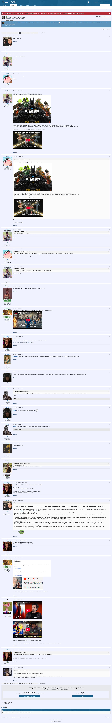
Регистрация (107, 1)
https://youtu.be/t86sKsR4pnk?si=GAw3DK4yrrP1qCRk (23, 342)
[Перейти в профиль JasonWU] (7, 41)
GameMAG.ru (5, 5)
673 (7, 32)
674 (10, 32)
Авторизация (99, 16)
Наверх (15, 41)
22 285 (7, 67)
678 (19, 32)
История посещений (105, 29)
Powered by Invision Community (56, 721)
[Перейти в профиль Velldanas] (7, 61)
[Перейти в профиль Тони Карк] (7, 468)
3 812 (8, 454)
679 (22, 32)
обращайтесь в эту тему (45, 13)
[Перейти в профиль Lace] (7, 672)
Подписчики (105, 16)
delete (24, 231)
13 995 (7, 383)
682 (29, 32)
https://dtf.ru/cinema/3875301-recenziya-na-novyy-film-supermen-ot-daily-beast (27, 484)
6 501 (8, 677)
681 (26, 32)
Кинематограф (21, 18)
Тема (54, 719)
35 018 (7, 318)
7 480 (8, 84)
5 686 (8, 349)
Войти (82, 696)
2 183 (8, 366)
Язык (50, 719)
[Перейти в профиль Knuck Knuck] (7, 343)
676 (14, 32)
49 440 (7, 47)
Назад (5, 32)
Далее (34, 32)
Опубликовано (18, 36)
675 (12, 32)
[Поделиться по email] (6, 707)
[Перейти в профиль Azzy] (3, 23)
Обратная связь (60, 719)
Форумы (13, 5)
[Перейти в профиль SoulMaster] (7, 359)
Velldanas (25, 159)
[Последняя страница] (37, 33)
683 (31, 32)
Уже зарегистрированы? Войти (96, 2)
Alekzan (24, 391)
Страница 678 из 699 (42, 32)
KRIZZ (14, 410)
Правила (27, 5)
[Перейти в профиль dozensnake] (7, 312)
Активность (20, 5)
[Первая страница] (2, 33)
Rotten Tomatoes (22, 510)
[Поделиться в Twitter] (2, 707)
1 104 (8, 302)
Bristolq (24, 652)
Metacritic (35, 510)
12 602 (7, 614)
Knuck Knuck (15, 356)
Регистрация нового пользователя (29, 696)
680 (24, 32)
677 (17, 32)
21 (109, 16)
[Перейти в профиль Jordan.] (3, 17)
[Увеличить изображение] (32, 109)
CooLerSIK (25, 463)
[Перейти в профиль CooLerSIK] (7, 448)
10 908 (7, 401)
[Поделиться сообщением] (109, 36)
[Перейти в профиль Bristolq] (7, 606)
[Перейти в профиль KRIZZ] (7, 395)
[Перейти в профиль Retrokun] (7, 293)
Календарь (34, 5)
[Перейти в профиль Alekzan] (7, 377)
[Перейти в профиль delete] (7, 79)
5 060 (8, 476)
